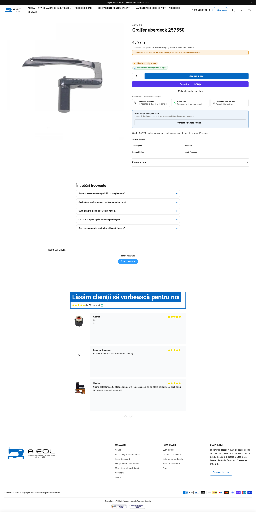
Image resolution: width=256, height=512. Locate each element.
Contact (118, 477)
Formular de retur (221, 472)
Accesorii (119, 472)
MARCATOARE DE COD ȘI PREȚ (150, 8)
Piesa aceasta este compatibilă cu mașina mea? (102, 193)
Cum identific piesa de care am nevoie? (97, 211)
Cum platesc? (169, 450)
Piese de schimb (122, 459)
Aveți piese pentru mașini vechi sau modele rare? (102, 202)
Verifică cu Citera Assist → (190, 123)
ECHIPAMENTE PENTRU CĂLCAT (114, 8)
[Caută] (233, 10)
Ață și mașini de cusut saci (127, 454)
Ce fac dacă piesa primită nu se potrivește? (99, 219)
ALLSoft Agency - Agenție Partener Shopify (133, 501)
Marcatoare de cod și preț (127, 468)
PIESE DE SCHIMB (83, 8)
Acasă (118, 450)
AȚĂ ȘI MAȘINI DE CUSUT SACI (53, 8)
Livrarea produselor (172, 454)
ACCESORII (174, 8)
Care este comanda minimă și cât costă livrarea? (102, 228)
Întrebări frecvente (171, 463)
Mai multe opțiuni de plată (190, 91)
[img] (78, 305)
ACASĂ (31, 8)
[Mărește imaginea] (65, 81)
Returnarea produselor (173, 459)
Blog (165, 468)
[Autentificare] (241, 10)
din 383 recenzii (92, 305)
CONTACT (32, 12)
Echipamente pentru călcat (127, 463)
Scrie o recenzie (128, 261)
